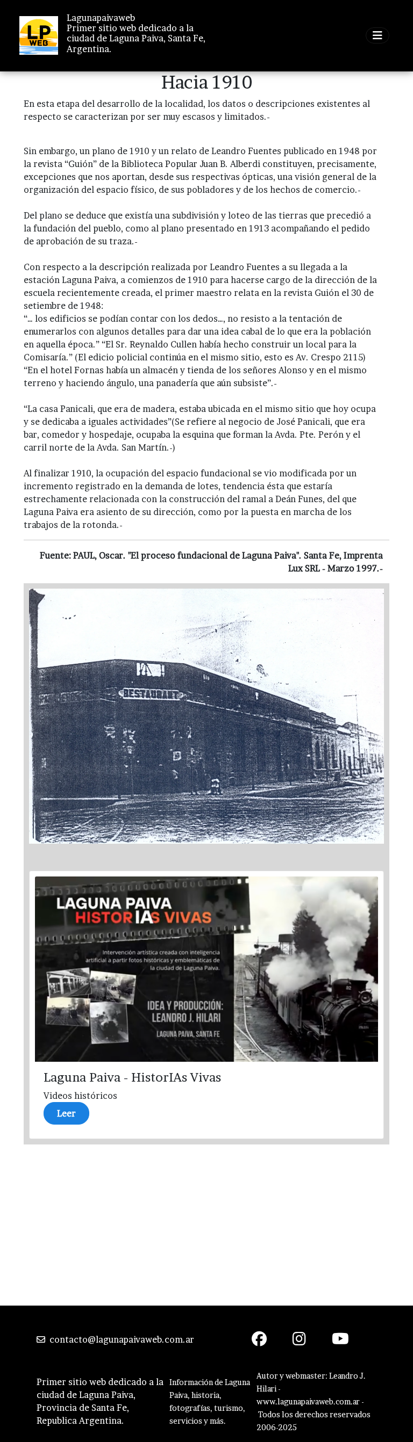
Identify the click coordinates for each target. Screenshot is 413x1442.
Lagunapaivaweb (101, 18)
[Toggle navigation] (377, 35)
